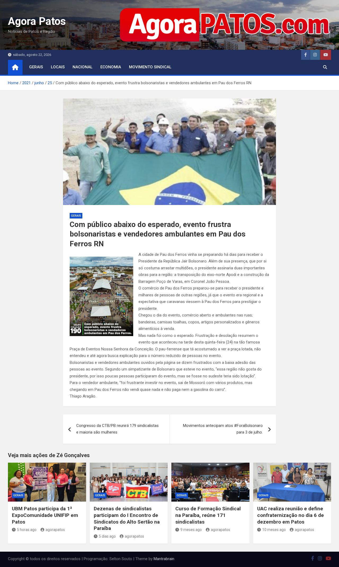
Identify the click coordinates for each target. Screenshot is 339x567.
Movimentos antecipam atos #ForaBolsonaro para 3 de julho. (223, 429)
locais (58, 67)
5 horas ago (27, 530)
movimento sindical (150, 67)
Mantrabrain (164, 558)
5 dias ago (107, 536)
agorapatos (55, 530)
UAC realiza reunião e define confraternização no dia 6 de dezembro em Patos (290, 515)
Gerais (36, 67)
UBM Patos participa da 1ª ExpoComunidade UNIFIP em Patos (45, 515)
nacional (82, 67)
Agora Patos (37, 21)
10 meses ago (274, 530)
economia (110, 67)
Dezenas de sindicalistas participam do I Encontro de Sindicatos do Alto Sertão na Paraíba (127, 518)
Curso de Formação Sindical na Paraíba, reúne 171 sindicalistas (208, 515)
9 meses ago (191, 530)
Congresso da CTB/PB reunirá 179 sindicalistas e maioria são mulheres (117, 429)
